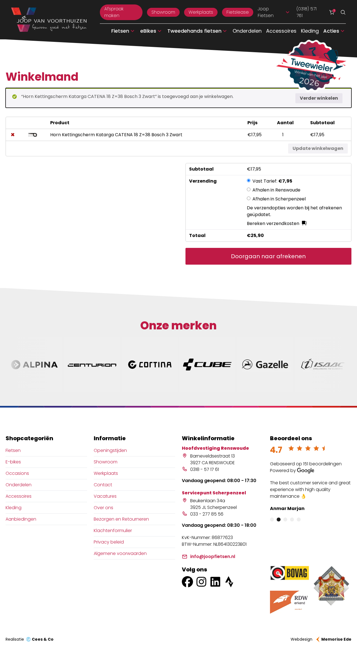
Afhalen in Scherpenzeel (279, 199)
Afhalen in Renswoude (276, 190)
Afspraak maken (114, 12)
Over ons (103, 507)
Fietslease (237, 12)
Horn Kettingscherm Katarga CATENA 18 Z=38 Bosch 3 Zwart (116, 134)
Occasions (17, 473)
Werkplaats (201, 12)
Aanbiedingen (21, 519)
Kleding (310, 30)
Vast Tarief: (272, 181)
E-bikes (13, 462)
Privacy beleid (109, 542)
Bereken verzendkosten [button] (273, 223)
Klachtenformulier (113, 530)
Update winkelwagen (318, 148)
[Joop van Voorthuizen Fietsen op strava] (229, 581)
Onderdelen (247, 30)
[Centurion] (92, 364)
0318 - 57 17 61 (204, 469)
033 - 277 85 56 (206, 514)
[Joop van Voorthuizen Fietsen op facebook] (187, 581)
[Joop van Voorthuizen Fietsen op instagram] (201, 581)
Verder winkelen (319, 98)
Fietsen (13, 450)
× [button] (13, 134)
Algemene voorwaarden (120, 553)
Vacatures (105, 496)
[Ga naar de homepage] (48, 20)
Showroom (163, 12)
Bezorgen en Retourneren (121, 519)
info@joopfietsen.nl (212, 556)
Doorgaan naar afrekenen (268, 256)
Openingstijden (110, 450)
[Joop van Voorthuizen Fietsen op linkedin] (215, 581)
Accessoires (281, 30)
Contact (103, 485)
